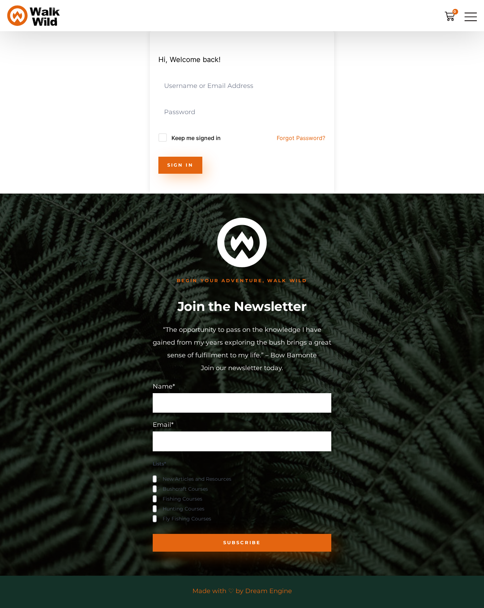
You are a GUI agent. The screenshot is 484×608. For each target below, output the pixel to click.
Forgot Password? (301, 137)
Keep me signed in (196, 137)
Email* (163, 425)
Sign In (180, 165)
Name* (164, 386)
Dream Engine (268, 591)
